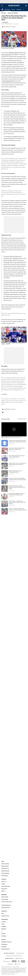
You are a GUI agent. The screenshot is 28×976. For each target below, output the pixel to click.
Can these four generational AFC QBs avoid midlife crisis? (17, 448)
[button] (2, 5)
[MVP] (23, 961)
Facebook (3, 929)
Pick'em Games (5, 863)
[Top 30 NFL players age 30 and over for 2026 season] (4, 458)
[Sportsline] (19, 958)
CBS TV (3, 891)
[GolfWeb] (18, 964)
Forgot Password (5, 949)
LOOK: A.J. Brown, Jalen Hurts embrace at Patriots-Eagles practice (18, 509)
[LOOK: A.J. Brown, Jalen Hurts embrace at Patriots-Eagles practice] (4, 511)
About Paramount (5, 886)
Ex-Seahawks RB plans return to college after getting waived (17, 494)
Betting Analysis (5, 871)
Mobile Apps (4, 875)
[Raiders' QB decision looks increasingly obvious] (4, 473)
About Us (3, 881)
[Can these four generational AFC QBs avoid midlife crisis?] (4, 450)
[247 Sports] (9, 958)
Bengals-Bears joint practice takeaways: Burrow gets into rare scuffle (17, 487)
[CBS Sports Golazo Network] (14, 955)
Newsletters (4, 944)
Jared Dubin (5, 22)
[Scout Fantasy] (10, 964)
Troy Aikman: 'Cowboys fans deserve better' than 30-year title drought (17, 502)
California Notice (5, 907)
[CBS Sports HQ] (20, 953)
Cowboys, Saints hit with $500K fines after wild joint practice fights (17, 479)
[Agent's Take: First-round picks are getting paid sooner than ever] (4, 466)
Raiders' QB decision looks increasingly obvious (15, 471)
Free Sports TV (5, 868)
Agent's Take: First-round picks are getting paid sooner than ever (17, 464)
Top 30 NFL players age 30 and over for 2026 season (16, 456)
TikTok (2, 924)
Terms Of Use (4, 897)
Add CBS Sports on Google (9, 26)
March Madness (5, 873)
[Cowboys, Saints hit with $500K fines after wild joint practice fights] (4, 481)
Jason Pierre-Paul (6, 54)
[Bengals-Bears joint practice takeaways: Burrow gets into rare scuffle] (4, 488)
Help (2, 913)
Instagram (3, 926)
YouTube (3, 921)
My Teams (3, 946)
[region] (14, 429)
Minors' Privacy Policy (6, 901)
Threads (3, 933)
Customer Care (5, 916)
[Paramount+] (6, 961)
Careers (3, 884)
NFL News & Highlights (13, 13)
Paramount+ (4, 888)
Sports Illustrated (7, 81)
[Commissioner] (15, 961)
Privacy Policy (4, 899)
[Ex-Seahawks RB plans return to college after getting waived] (4, 496)
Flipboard (3, 936)
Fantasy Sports (5, 866)
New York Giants (13, 52)
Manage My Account (6, 942)
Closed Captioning (6, 905)
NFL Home (3, 13)
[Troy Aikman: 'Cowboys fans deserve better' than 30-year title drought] (4, 503)
